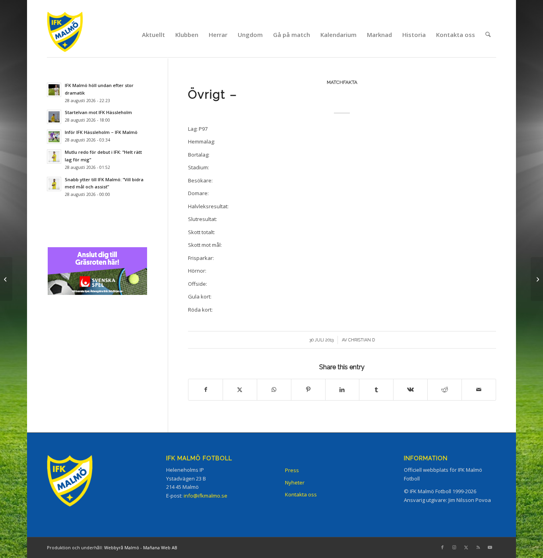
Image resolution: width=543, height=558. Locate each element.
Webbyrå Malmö (121, 547)
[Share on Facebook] (205, 389)
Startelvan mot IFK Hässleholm (98, 112)
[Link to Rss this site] (478, 547)
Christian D (361, 339)
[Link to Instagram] (454, 547)
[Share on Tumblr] (376, 389)
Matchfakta (342, 82)
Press (292, 470)
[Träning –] (6, 279)
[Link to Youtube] (490, 547)
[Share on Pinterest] (308, 389)
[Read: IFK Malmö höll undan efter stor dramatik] (54, 90)
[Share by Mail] (479, 389)
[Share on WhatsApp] (274, 389)
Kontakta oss (301, 494)
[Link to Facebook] (442, 547)
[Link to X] (466, 547)
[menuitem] (153, 35)
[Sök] (488, 35)
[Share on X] (240, 389)
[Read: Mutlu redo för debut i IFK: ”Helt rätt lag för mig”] (54, 156)
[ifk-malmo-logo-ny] (75, 34)
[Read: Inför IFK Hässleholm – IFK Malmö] (54, 137)
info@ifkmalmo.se (205, 495)
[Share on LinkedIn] (342, 389)
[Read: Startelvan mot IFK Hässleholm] (54, 117)
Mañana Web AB (160, 547)
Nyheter (294, 482)
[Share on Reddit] (445, 389)
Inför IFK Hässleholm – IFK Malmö (101, 132)
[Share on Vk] (410, 389)
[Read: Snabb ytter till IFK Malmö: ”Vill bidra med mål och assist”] (54, 184)
